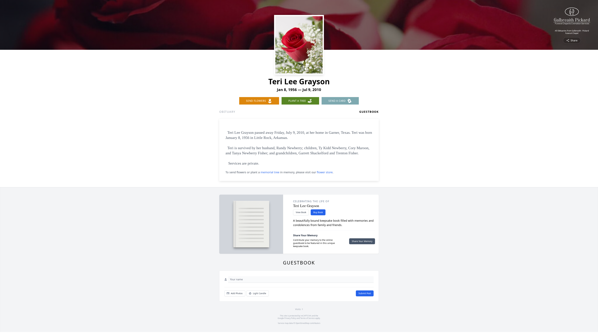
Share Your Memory (362, 241)
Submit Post (364, 293)
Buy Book (318, 212)
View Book (301, 212)
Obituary (227, 112)
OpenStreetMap (302, 323)
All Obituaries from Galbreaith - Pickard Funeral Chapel (572, 32)
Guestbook (369, 112)
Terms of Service (307, 318)
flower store (325, 172)
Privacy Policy (290, 318)
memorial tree (270, 172)
